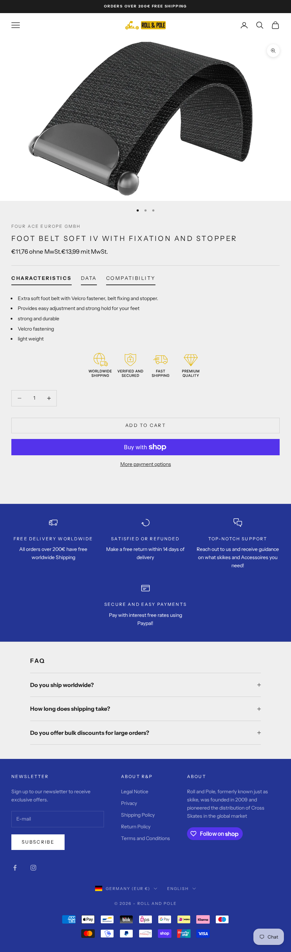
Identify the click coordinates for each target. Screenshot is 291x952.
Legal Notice (134, 791)
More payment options (145, 464)
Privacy (129, 803)
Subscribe (38, 842)
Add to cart (145, 425)
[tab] (41, 279)
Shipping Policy (138, 815)
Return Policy (135, 826)
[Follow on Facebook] (14, 867)
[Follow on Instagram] (33, 867)
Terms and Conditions (145, 838)
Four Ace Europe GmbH (46, 226)
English (178, 888)
